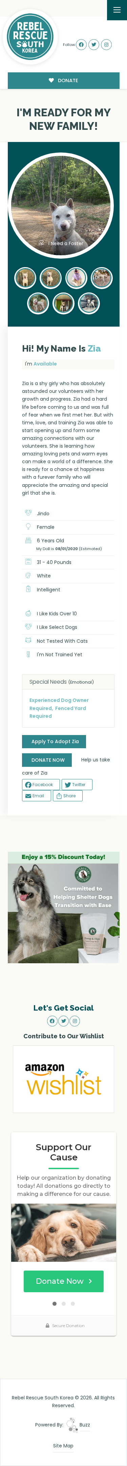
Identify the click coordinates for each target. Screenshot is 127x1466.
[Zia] (25, 277)
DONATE (67, 80)
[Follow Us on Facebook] (81, 44)
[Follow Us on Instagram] (106, 44)
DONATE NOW (48, 760)
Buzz (84, 1424)
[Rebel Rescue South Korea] (30, 37)
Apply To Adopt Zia (55, 741)
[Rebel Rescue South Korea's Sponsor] (64, 906)
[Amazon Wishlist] (63, 1078)
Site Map (63, 1445)
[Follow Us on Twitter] (93, 44)
